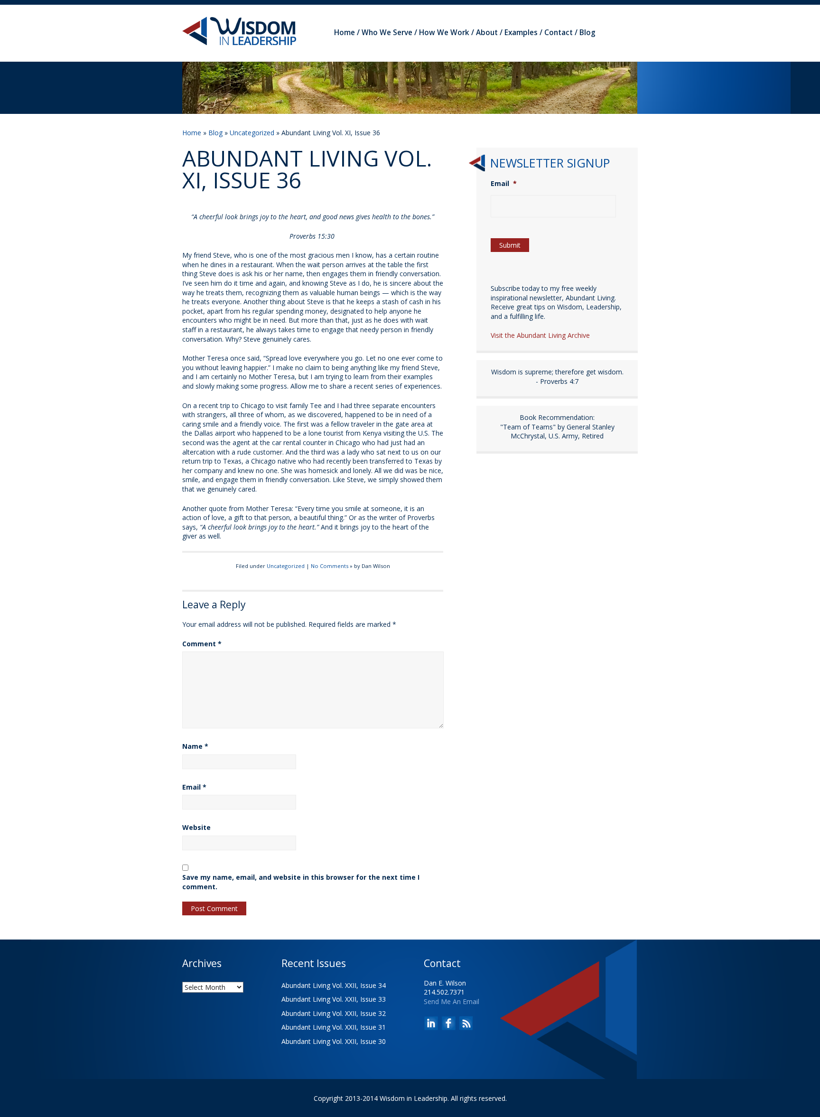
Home (344, 32)
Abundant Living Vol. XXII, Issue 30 (333, 1041)
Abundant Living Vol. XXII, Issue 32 (333, 1013)
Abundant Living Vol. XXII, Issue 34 (333, 985)
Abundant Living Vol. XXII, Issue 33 (333, 999)
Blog (587, 32)
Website (196, 827)
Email (194, 786)
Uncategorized (252, 132)
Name (195, 746)
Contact (558, 32)
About (487, 32)
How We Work (444, 32)
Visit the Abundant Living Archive (540, 335)
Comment (202, 643)
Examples (521, 32)
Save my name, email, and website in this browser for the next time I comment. (300, 882)
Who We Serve (387, 32)
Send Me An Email (451, 1001)
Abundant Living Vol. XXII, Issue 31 (333, 1027)
